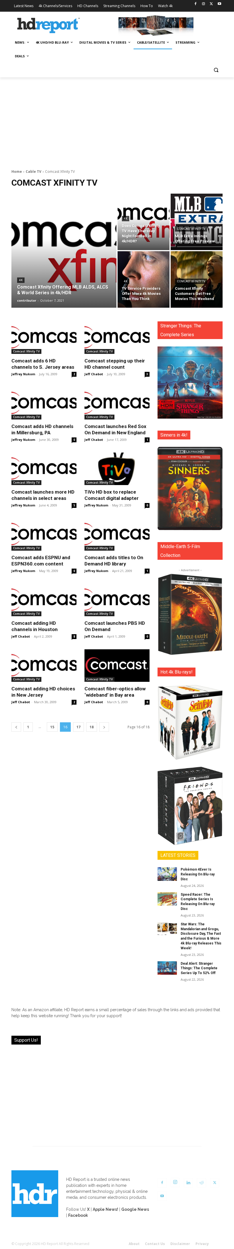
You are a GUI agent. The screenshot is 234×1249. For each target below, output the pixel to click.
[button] (216, 70)
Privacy (202, 1243)
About (134, 1243)
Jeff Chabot (93, 374)
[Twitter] (211, 4)
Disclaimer (180, 1243)
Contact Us (155, 1243)
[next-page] (104, 727)
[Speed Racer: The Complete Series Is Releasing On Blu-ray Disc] (167, 899)
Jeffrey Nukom (23, 374)
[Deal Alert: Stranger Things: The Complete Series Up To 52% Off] (167, 968)
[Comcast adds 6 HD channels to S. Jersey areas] (43, 337)
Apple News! (105, 1209)
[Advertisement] (117, 120)
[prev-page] (16, 727)
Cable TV (33, 171)
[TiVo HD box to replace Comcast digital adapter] (117, 469)
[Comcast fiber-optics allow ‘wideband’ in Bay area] (117, 665)
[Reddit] (201, 1182)
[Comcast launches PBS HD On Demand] (117, 600)
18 (92, 727)
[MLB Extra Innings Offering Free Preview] (197, 222)
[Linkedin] (188, 1182)
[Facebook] (195, 4)
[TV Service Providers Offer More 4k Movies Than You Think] (144, 279)
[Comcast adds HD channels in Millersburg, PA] (43, 403)
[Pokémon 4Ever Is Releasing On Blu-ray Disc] (167, 874)
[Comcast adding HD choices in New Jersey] (43, 665)
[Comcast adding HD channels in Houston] (43, 600)
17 (78, 727)
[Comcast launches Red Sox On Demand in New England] (117, 403)
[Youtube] (219, 4)
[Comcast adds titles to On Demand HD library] (117, 534)
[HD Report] (48, 26)
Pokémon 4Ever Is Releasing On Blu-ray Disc (198, 874)
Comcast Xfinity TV (191, 228)
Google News (135, 1209)
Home (16, 171)
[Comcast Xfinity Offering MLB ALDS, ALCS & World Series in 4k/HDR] (63, 251)
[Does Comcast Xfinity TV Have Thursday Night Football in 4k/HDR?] (144, 222)
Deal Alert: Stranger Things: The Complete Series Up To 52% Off (199, 968)
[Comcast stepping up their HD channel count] (117, 337)
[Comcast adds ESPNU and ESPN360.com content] (43, 534)
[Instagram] (203, 4)
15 (52, 727)
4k (21, 280)
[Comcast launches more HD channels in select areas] (43, 469)
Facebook (78, 1215)
